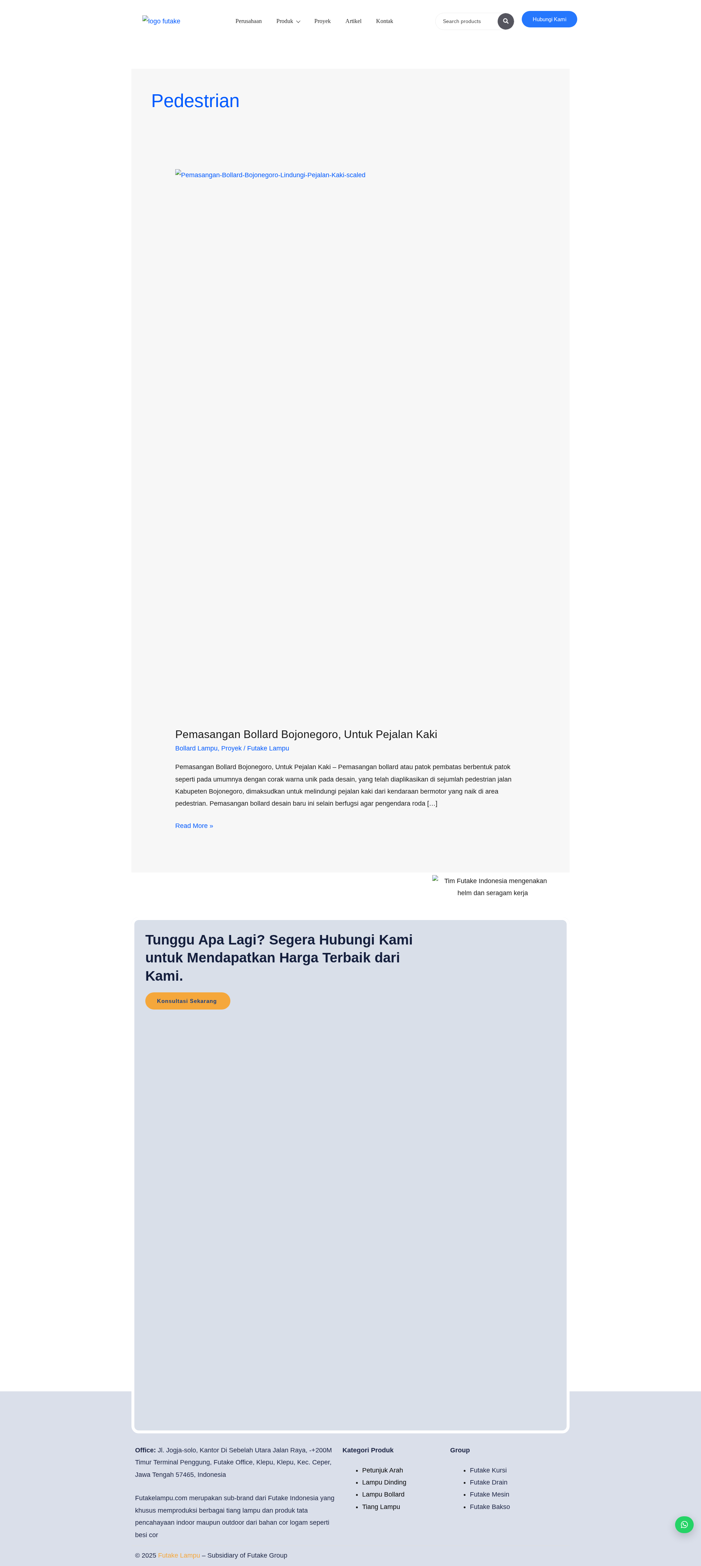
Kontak (384, 21)
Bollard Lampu (196, 748)
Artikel (353, 21)
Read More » (194, 824)
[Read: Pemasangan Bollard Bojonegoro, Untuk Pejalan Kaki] (350, 442)
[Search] (506, 21)
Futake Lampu (180, 1555)
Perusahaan (248, 21)
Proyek (322, 21)
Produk (284, 21)
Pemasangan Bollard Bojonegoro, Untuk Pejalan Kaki (306, 734)
